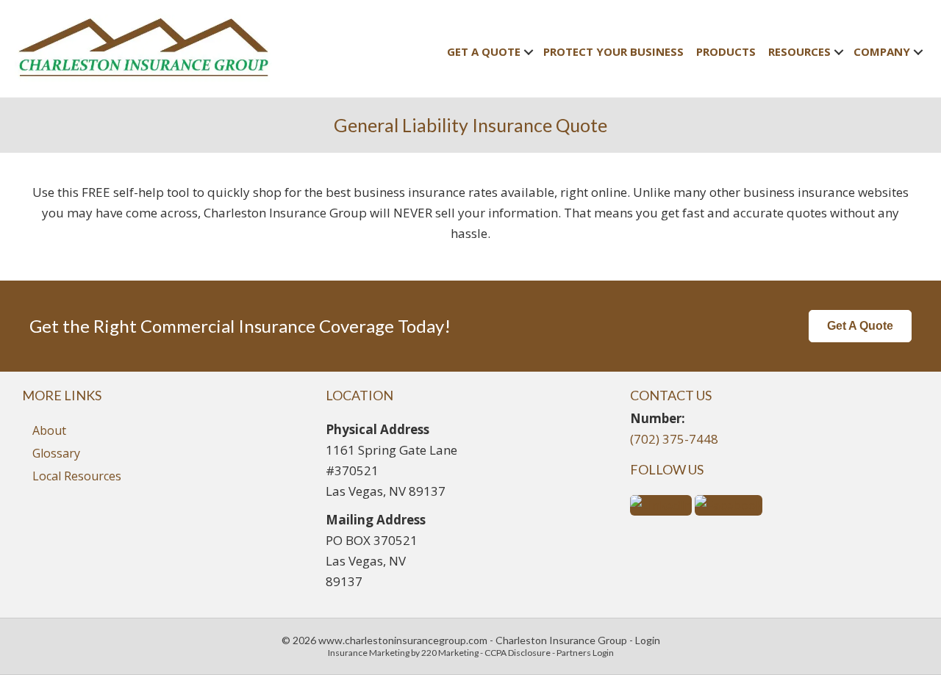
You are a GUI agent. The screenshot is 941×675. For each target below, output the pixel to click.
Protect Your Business (613, 51)
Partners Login (585, 652)
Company (882, 51)
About (49, 430)
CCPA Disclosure (517, 652)
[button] (860, 326)
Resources (799, 51)
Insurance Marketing (368, 652)
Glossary (56, 453)
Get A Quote (483, 51)
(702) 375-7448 (674, 438)
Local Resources (76, 476)
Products (726, 51)
